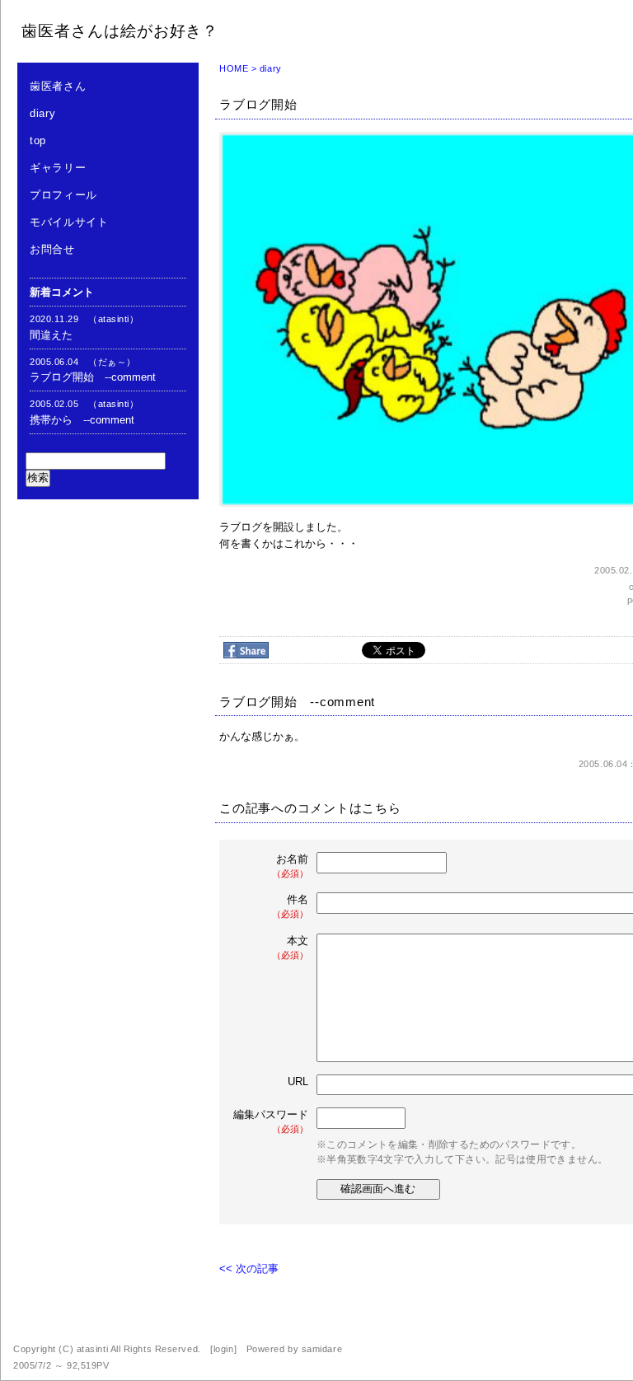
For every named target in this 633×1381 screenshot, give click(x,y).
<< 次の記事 (249, 1268)
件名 (290, 906)
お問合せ (52, 249)
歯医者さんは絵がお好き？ (119, 31)
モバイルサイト (69, 222)
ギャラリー (58, 168)
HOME (233, 68)
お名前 (290, 865)
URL (298, 1081)
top (38, 140)
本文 (290, 947)
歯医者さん (58, 86)
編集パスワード (270, 1121)
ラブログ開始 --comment (93, 377)
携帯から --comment (82, 420)
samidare (322, 1349)
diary (42, 113)
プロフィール (63, 195)
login (223, 1349)
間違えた (51, 335)
